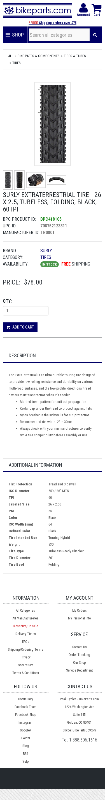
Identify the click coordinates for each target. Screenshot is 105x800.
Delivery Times (25, 634)
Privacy (26, 657)
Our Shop (79, 663)
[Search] (95, 34)
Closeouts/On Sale (25, 626)
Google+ (25, 730)
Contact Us (79, 647)
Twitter (25, 738)
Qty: (7, 301)
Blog (25, 746)
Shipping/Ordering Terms (25, 649)
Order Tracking (79, 655)
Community (25, 699)
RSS (25, 754)
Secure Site (25, 665)
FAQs (25, 642)
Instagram (25, 722)
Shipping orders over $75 (52, 23)
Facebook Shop (25, 715)
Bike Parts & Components (39, 56)
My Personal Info (79, 618)
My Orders (79, 610)
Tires (16, 63)
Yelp (25, 761)
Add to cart (22, 327)
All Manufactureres (25, 618)
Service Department (79, 670)
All (10, 56)
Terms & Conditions (25, 673)
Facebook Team (25, 707)
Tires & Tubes (75, 56)
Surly (46, 250)
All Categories (25, 610)
